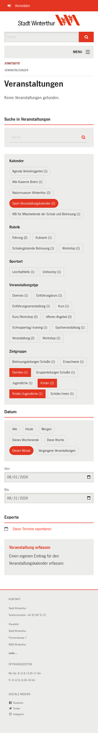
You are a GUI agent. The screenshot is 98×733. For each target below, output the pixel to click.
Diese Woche (55, 440)
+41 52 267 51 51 (36, 615)
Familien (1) (20, 372)
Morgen (46, 429)
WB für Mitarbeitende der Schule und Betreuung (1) (46, 214)
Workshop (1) (71, 248)
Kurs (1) (63, 306)
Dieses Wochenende (25, 440)
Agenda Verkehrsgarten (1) (29, 171)
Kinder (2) (47, 383)
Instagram (18, 714)
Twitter (17, 708)
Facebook (18, 702)
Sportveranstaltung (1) (70, 327)
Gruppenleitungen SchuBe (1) (55, 372)
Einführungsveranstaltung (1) (31, 306)
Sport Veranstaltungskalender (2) (33, 203)
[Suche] (86, 37)
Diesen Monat (21, 450)
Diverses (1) (20, 295)
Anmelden (22, 6)
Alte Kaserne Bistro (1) (27, 182)
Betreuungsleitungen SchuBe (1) (33, 362)
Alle (14, 429)
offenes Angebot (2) (59, 317)
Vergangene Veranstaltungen (57, 450)
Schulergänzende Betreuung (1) (33, 248)
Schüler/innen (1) (62, 394)
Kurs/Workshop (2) (25, 317)
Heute (29, 429)
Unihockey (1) (52, 272)
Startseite (12, 63)
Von (7, 469)
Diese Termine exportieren (32, 529)
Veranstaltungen (16, 70)
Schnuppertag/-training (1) (29, 327)
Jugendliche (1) (22, 383)
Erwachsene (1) (73, 362)
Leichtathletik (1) (23, 272)
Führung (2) (19, 237)
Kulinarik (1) (44, 237)
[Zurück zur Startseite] (49, 21)
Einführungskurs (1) (49, 295)
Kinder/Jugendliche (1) (27, 394)
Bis (6, 490)
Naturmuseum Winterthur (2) (31, 193)
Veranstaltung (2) (23, 338)
